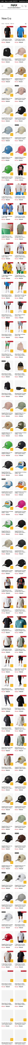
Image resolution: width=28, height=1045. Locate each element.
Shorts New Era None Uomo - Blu (20, 335)
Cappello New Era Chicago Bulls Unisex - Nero (20, 532)
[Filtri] (26, 23)
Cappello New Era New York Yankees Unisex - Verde (7, 177)
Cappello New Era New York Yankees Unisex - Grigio (7, 905)
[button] (22, 6)
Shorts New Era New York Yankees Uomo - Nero (7, 335)
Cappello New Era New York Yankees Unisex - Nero (20, 118)
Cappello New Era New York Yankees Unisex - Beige (7, 118)
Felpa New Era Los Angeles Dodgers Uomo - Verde (20, 748)
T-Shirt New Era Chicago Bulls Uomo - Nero (20, 177)
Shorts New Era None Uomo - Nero (20, 315)
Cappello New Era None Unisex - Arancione (20, 492)
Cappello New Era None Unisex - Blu (20, 473)
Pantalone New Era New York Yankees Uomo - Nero (19, 689)
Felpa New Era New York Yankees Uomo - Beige (7, 768)
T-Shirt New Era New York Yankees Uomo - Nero (7, 40)
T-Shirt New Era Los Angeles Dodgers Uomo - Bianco (7, 236)
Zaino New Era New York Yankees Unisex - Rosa (20, 355)
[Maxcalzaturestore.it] (14, 6)
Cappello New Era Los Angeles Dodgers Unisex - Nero (7, 846)
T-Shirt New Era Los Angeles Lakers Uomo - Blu (7, 197)
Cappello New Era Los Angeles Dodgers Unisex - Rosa (20, 158)
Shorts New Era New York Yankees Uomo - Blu (7, 296)
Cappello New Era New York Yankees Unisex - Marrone (20, 846)
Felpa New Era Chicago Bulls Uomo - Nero (7, 748)
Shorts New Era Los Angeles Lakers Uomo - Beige (7, 669)
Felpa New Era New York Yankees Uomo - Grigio (7, 728)
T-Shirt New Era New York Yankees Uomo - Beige (7, 964)
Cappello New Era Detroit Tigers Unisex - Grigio (20, 551)
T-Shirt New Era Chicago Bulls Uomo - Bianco (7, 610)
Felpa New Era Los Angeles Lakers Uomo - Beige (20, 728)
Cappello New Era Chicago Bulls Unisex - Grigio (7, 473)
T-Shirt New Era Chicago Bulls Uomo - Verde (20, 236)
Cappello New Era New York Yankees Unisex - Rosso (7, 945)
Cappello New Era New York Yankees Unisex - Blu (20, 453)
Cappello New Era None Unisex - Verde (20, 433)
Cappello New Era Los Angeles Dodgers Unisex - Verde (20, 414)
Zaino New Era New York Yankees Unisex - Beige (20, 374)
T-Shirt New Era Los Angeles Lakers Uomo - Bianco (20, 256)
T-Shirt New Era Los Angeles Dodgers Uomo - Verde (20, 630)
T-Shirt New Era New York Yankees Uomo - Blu (20, 40)
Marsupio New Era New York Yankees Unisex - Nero (20, 394)
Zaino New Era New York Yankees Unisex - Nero (7, 59)
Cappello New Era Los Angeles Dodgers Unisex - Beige (7, 79)
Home (3, 24)
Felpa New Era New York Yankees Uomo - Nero (20, 709)
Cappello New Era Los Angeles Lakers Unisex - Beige (7, 551)
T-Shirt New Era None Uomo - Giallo (7, 276)
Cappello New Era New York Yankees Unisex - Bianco (20, 886)
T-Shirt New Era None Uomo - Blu (7, 217)
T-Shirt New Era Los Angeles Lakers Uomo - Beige (20, 610)
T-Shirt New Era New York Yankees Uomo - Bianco (20, 197)
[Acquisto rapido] (11, 36)
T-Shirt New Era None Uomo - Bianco (7, 256)
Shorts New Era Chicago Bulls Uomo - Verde (20, 296)
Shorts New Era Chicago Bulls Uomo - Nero (20, 669)
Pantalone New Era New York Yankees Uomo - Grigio (6, 709)
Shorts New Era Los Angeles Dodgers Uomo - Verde (7, 355)
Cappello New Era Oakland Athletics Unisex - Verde (6, 532)
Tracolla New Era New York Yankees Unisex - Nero (7, 1023)
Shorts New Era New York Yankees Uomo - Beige (7, 984)
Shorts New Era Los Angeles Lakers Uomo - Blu (7, 315)
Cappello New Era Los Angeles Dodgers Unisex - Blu (7, 138)
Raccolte (7, 24)
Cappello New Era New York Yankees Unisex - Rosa (20, 59)
